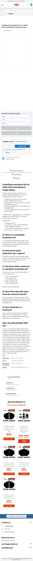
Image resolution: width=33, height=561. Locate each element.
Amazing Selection (11, 393)
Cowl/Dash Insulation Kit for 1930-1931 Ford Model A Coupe (9, 496)
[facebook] (3, 162)
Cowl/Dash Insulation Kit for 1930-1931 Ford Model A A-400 (9, 464)
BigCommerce (24, 558)
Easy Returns (9, 382)
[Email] (6, 162)
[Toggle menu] (6, 5)
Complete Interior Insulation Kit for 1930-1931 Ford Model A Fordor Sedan (23, 430)
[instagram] (8, 552)
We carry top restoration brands (12, 395)
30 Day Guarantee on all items (12, 384)
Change (7, 152)
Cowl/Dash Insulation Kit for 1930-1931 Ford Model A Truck (24, 464)
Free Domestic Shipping (14, 377)
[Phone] (28, 5)
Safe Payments (10, 388)
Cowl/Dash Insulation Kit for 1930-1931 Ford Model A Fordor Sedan (9, 429)
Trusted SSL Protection (11, 390)
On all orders (10, 378)
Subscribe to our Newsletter (16, 516)
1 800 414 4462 (10, 159)
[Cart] (31, 5)
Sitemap (19, 559)
